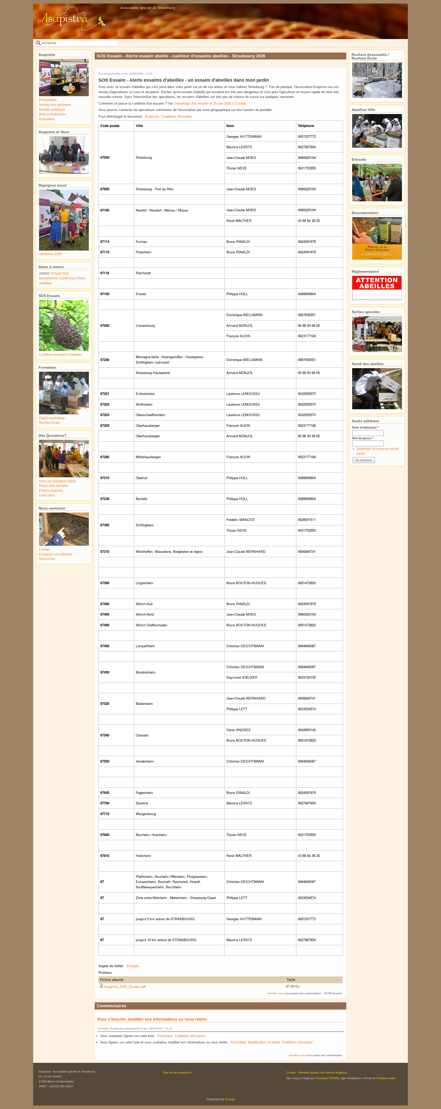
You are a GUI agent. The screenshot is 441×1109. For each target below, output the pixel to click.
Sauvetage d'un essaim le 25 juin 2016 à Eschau (210, 103)
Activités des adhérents (55, 104)
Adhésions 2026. (51, 254)
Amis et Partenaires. (53, 114)
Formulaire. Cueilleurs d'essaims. (181, 1036)
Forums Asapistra (51, 490)
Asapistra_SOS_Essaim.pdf (125, 987)
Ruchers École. (49, 422)
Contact (44, 549)
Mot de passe (363, 438)
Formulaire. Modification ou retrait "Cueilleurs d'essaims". (272, 1042)
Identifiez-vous (275, 993)
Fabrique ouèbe (386, 1078)
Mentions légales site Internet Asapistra (323, 1072)
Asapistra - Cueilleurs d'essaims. (169, 116)
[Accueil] (76, 35)
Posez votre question (53, 485)
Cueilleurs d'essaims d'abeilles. (61, 354)
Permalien (103, 1028)
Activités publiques (52, 109)
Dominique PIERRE (327, 1078)
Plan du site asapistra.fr (177, 1072)
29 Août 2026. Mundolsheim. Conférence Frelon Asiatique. (62, 278)
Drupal (230, 1099)
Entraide (133, 966)
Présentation (48, 100)
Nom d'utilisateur (365, 427)
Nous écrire (47, 558)
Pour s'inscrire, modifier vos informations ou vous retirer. (152, 1019)
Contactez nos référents (55, 554)
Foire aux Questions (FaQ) (57, 481)
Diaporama (47, 119)
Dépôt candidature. (52, 418)
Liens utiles (47, 495)
